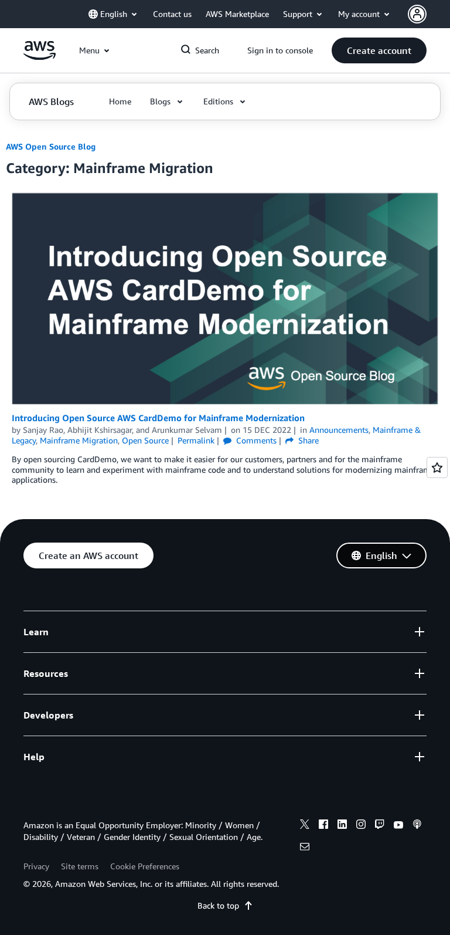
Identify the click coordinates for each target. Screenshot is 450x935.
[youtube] (398, 825)
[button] (379, 50)
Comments (255, 440)
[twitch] (379, 825)
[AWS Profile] (417, 14)
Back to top (218, 905)
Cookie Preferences (144, 866)
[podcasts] (417, 825)
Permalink (196, 440)
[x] (304, 825)
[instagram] (361, 825)
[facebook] (323, 825)
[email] (304, 848)
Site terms (79, 866)
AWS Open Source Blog (51, 146)
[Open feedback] (437, 467)
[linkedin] (342, 825)
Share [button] (307, 440)
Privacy (36, 866)
